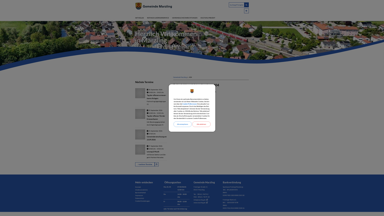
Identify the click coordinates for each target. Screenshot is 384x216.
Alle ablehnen (201, 124)
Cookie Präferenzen (189, 104)
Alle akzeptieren (182, 124)
